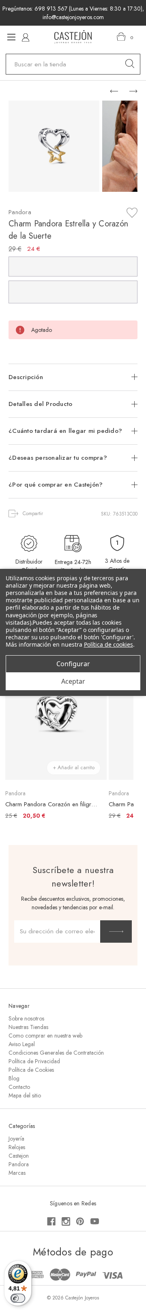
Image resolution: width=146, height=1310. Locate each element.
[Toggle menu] (11, 37)
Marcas (17, 1173)
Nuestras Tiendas (28, 1027)
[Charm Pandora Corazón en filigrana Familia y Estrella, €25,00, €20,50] (56, 713)
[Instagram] (66, 1221)
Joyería (16, 1138)
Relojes (17, 1147)
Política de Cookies (31, 1070)
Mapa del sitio (25, 1095)
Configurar (73, 663)
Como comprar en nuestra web (45, 1035)
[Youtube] (94, 1221)
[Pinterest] (80, 1221)
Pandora (19, 1164)
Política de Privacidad (34, 1061)
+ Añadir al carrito (73, 767)
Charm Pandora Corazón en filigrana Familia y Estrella (51, 804)
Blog (14, 1078)
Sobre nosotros (26, 1018)
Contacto (19, 1087)
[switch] (18, 1298)
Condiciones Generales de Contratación (56, 1053)
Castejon (19, 1156)
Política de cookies (108, 644)
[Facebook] (51, 1221)
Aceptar (73, 681)
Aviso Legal (22, 1044)
